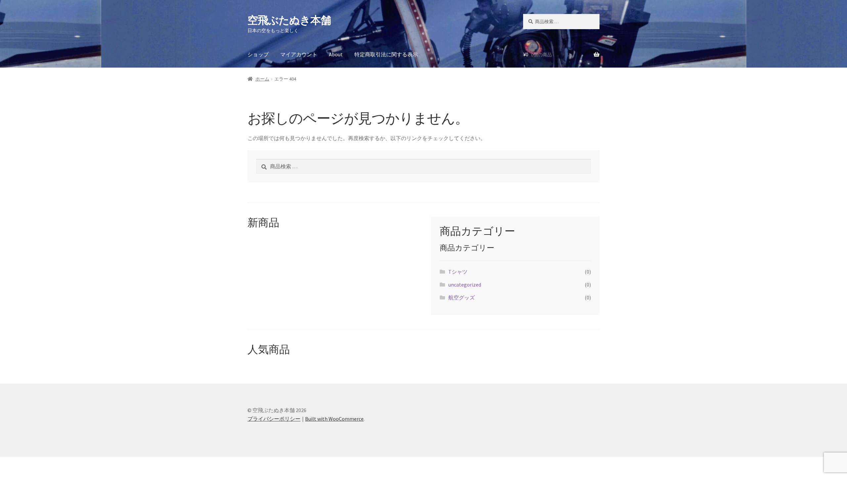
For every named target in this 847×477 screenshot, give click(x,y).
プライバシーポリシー (273, 418)
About (336, 54)
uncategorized (464, 284)
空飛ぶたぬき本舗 (289, 20)
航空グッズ (461, 297)
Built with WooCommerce (334, 418)
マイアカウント (298, 54)
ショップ (258, 54)
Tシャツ (458, 271)
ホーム (262, 79)
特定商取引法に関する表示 (386, 54)
